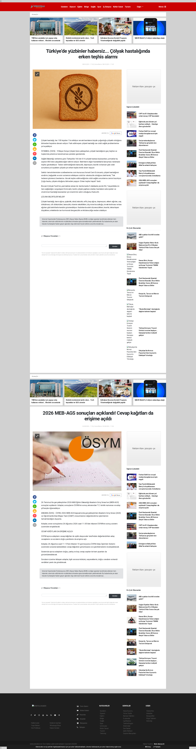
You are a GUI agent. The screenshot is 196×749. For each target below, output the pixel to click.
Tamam (157, 747)
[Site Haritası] (56, 715)
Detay (149, 747)
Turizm (128, 7)
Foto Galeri (84, 706)
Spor (99, 7)
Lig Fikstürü (127, 721)
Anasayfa (35, 14)
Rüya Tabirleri (151, 718)
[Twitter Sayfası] (36, 715)
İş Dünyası (107, 7)
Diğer (139, 7)
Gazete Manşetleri (129, 733)
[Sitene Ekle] (60, 715)
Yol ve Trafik (127, 713)
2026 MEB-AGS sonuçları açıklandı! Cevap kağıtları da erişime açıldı (149, 182)
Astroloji (149, 721)
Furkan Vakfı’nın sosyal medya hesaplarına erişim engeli (148, 133)
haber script (119, 744)
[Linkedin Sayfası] (48, 715)
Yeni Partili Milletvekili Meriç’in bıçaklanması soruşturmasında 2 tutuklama (149, 173)
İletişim (82, 727)
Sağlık (93, 7)
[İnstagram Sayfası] (40, 715)
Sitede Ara (150, 711)
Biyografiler (150, 716)
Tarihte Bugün (128, 723)
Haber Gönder (54, 728)
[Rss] (52, 715)
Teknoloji (103, 733)
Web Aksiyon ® (159, 744)
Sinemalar (126, 726)
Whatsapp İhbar (55, 725)
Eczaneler (126, 718)
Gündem (64, 7)
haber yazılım (109, 744)
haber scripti (100, 744)
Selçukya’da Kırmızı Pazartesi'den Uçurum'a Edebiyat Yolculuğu (147, 353)
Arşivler (83, 719)
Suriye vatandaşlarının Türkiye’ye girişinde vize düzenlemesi (147, 143)
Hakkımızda (35, 723)
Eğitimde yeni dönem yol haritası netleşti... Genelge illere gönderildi (148, 124)
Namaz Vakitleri (128, 716)
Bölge (86, 7)
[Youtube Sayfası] (44, 715)
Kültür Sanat (118, 7)
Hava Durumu (128, 711)
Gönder (114, 246)
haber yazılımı (82, 744)
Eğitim (79, 7)
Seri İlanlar (127, 728)
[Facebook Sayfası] (32, 715)
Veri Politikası (35, 728)
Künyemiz (83, 723)
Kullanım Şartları (55, 723)
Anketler (149, 713)
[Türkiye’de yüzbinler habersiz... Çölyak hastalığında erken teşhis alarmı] (77, 99)
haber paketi (91, 744)
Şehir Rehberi (127, 731)
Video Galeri (84, 710)
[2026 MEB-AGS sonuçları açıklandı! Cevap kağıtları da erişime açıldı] (77, 461)
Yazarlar (82, 715)
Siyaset (73, 7)
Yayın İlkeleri (35, 725)
